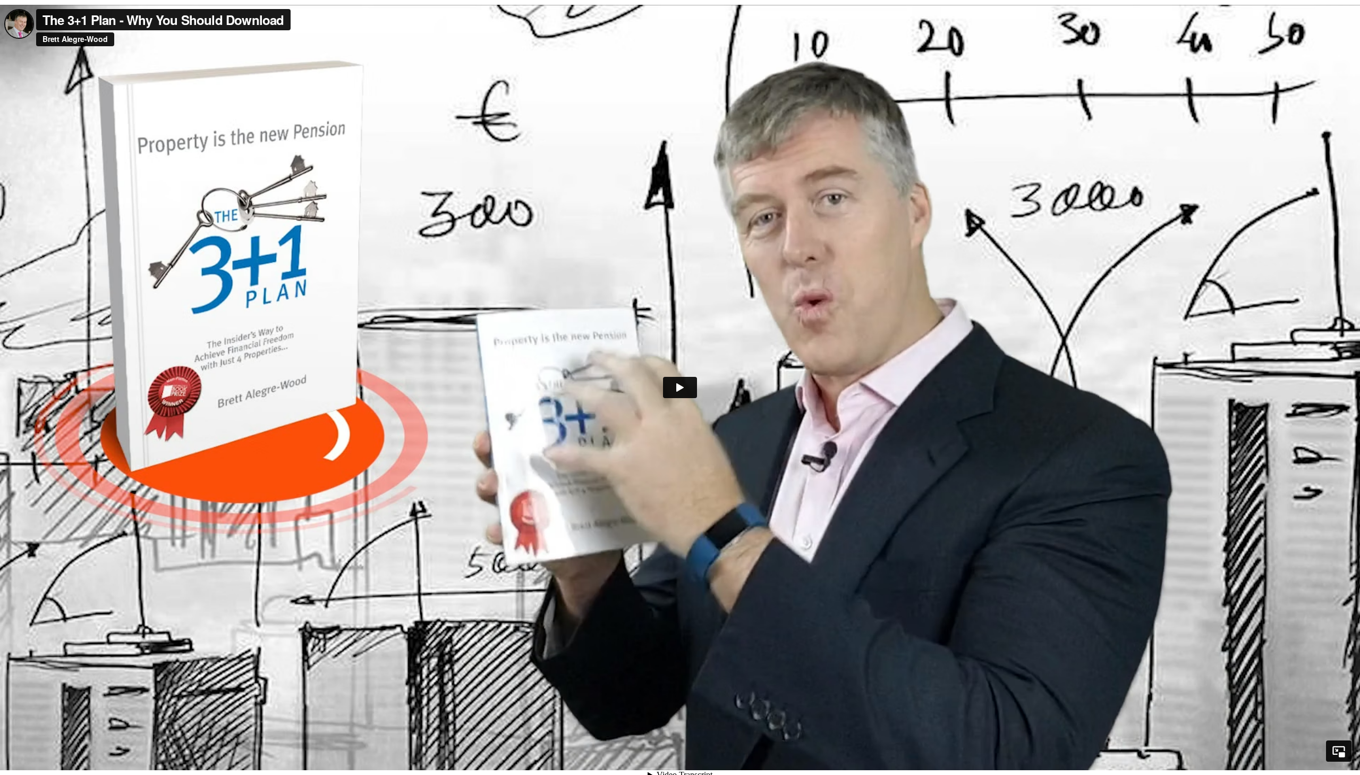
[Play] (680, 387)
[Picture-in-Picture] (1338, 751)
